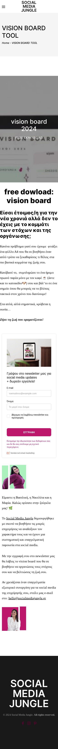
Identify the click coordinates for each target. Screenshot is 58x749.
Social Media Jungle (19, 518)
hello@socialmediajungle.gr (27, 598)
